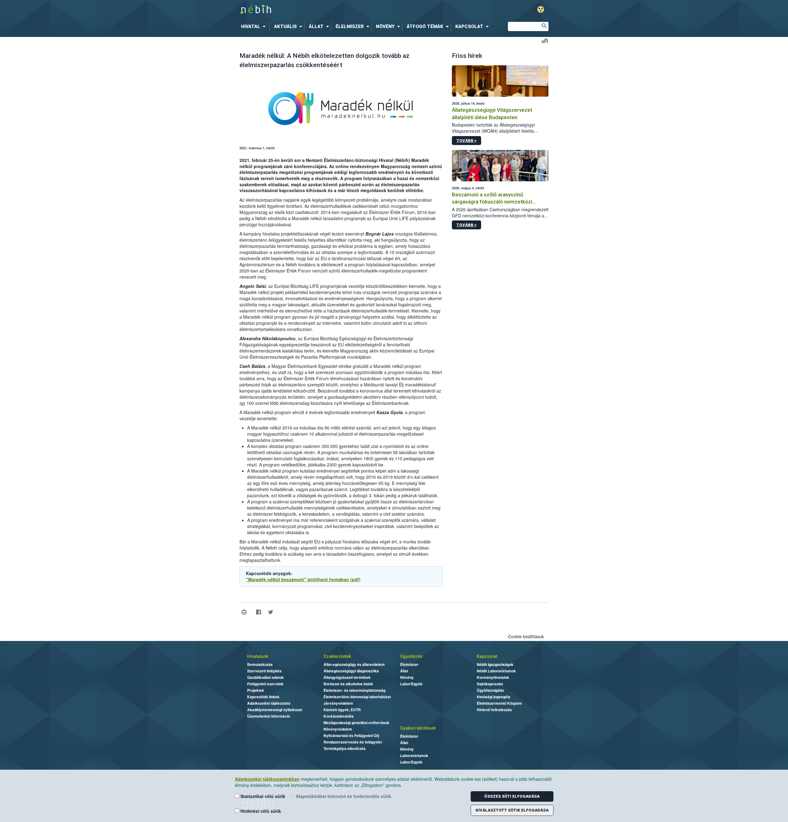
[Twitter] (270, 612)
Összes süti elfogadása (512, 796)
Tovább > (466, 140)
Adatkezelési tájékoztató (268, 703)
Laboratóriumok (414, 755)
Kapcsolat (487, 656)
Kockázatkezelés (339, 716)
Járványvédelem (338, 703)
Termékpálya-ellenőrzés (345, 748)
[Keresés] (544, 26)
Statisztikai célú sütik (262, 796)
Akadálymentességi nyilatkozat (274, 709)
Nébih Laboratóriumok (496, 671)
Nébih (328, 9)
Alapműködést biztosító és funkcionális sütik (343, 796)
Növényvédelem (338, 729)
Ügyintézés (411, 656)
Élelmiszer (409, 664)
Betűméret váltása (545, 41)
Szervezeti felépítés (264, 671)
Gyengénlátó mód (540, 9)
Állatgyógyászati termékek (347, 677)
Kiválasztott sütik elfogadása (512, 810)
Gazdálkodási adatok (265, 677)
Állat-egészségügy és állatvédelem (354, 664)
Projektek (255, 690)
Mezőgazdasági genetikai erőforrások (356, 722)
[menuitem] (254, 26)
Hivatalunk (257, 656)
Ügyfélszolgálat (490, 690)
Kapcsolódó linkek (263, 696)
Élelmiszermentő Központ (499, 703)
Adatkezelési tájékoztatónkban (267, 779)
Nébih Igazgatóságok (495, 664)
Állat (404, 671)
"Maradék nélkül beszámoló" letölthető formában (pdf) (303, 579)
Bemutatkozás (260, 664)
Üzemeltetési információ (268, 716)
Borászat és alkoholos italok (348, 684)
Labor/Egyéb (411, 684)
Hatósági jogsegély (493, 696)
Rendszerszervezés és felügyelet (353, 742)
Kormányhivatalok (493, 677)
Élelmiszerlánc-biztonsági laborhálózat (357, 696)
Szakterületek (337, 656)
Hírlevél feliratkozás (494, 709)
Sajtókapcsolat (490, 684)
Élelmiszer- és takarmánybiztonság (354, 690)
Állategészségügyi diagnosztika (351, 671)
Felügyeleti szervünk (265, 684)
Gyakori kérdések (418, 728)
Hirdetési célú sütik (260, 811)
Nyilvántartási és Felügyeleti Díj (351, 735)
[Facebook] (258, 612)
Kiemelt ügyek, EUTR (342, 709)
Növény (407, 677)
